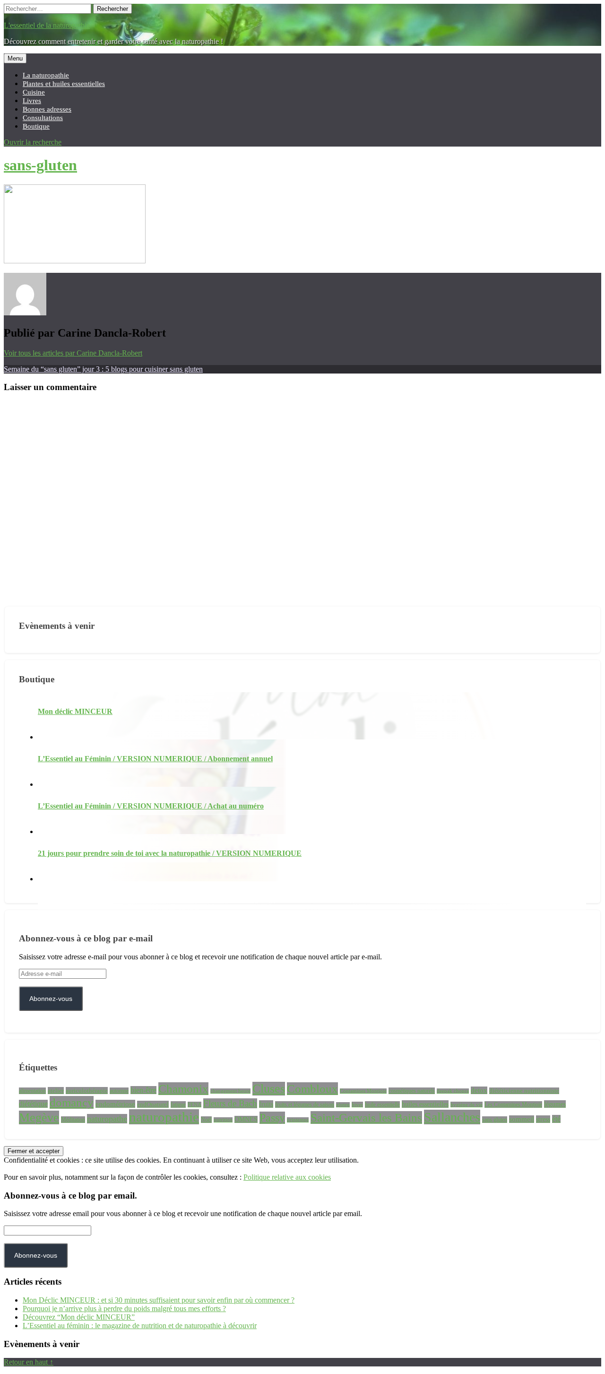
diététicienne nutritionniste (524, 1090)
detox (479, 1090)
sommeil (521, 1119)
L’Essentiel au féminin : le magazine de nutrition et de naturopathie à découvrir (140, 1326)
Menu (15, 58)
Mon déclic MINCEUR (75, 711)
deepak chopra (453, 1091)
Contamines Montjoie (363, 1091)
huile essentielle (382, 1104)
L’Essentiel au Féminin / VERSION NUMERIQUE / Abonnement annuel (155, 759)
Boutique (36, 126)
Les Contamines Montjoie (513, 1104)
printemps (298, 1119)
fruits (266, 1104)
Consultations (43, 117)
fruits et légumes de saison (304, 1104)
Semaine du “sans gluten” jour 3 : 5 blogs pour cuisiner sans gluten (103, 369)
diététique (33, 1104)
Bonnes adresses (47, 109)
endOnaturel (153, 1104)
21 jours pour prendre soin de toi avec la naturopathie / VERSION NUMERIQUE (170, 853)
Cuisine (34, 92)
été (556, 1119)
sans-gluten (40, 165)
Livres (32, 100)
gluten (343, 1104)
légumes (555, 1104)
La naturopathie (46, 75)
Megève (39, 1117)
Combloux (312, 1088)
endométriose (115, 1104)
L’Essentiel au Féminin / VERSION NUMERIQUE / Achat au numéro (151, 806)
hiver (357, 1104)
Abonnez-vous (50, 998)
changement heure (230, 1091)
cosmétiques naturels (412, 1090)
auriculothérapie (87, 1090)
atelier (56, 1090)
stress (543, 1119)
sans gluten (494, 1119)
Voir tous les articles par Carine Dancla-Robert (73, 353)
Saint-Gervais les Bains (366, 1117)
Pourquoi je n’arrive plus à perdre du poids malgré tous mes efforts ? (124, 1308)
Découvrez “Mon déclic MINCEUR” (79, 1317)
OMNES (246, 1119)
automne (119, 1090)
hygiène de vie (466, 1104)
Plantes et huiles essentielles (64, 83)
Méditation (73, 1119)
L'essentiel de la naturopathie (47, 25)
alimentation (32, 1090)
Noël (206, 1119)
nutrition (223, 1119)
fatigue (178, 1104)
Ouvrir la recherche (32, 142)
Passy (272, 1118)
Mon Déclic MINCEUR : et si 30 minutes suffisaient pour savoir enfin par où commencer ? (158, 1300)
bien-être (143, 1090)
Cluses (268, 1089)
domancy (72, 1102)
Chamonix (183, 1088)
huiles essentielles (425, 1104)
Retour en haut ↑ (28, 1362)
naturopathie (164, 1116)
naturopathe (107, 1118)
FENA (194, 1104)
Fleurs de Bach (230, 1103)
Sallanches (452, 1117)
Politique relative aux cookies (287, 1177)
